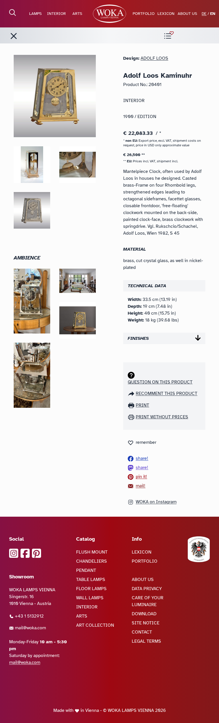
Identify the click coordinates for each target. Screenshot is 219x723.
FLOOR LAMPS (91, 589)
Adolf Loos (154, 58)
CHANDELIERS (91, 561)
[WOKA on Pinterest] (36, 553)
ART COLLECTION (95, 625)
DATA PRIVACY (147, 589)
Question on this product (160, 382)
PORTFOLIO (144, 13)
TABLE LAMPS (90, 579)
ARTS (77, 13)
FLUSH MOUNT (92, 552)
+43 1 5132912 (29, 616)
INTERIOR (56, 13)
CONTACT (142, 632)
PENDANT (86, 570)
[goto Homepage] (109, 14)
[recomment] (132, 393)
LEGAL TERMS (146, 641)
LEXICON (166, 13)
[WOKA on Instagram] (13, 553)
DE (204, 13)
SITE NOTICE (145, 623)
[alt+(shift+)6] (13, 36)
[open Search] (12, 12)
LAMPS (35, 13)
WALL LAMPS (90, 598)
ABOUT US (187, 13)
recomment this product (166, 393)
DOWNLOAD (144, 614)
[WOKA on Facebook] (25, 553)
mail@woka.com (30, 628)
